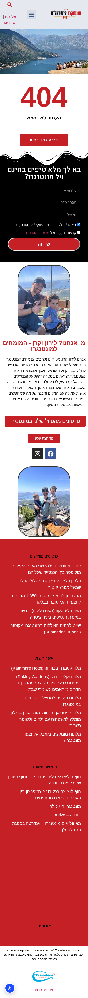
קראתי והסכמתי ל (50, 232)
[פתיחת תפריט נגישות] (10, 988)
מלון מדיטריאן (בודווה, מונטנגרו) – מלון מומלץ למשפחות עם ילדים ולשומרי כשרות (46, 719)
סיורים (9, 23)
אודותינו (44, 926)
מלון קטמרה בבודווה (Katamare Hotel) (46, 668)
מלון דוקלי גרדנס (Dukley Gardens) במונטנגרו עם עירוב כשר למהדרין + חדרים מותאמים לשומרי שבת (48, 683)
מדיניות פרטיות (44, 990)
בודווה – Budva (67, 815)
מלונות (10, 17)
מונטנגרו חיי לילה (65, 806)
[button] (31, 14)
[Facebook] (50, 453)
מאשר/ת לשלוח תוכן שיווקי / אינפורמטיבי (45, 224)
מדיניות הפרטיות (36, 232)
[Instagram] (37, 453)
